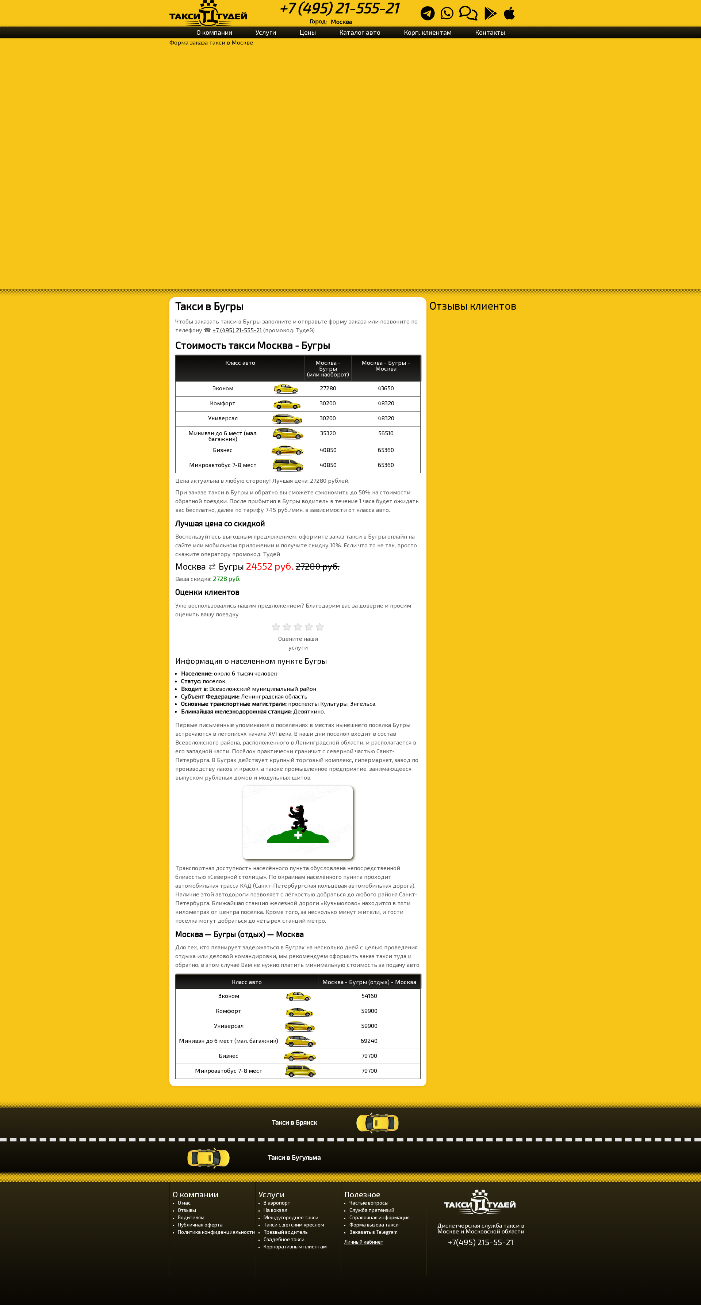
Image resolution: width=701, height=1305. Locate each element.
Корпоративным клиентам (295, 1246)
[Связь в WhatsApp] (449, 16)
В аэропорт (277, 1202)
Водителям (191, 1217)
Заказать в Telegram (373, 1232)
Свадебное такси (284, 1239)
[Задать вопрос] (470, 16)
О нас (184, 1202)
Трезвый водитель (286, 1232)
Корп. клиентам (428, 32)
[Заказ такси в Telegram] (430, 16)
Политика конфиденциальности (216, 1232)
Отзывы (187, 1210)
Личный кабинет (363, 1241)
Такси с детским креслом (294, 1224)
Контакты (490, 32)
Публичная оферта (200, 1224)
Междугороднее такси (291, 1217)
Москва (341, 21)
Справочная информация (379, 1217)
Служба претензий (371, 1210)
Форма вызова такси (374, 1224)
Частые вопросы (368, 1202)
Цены (307, 32)
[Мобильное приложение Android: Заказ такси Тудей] (492, 16)
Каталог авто (359, 32)
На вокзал (275, 1210)
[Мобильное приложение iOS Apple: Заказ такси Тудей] (511, 16)
